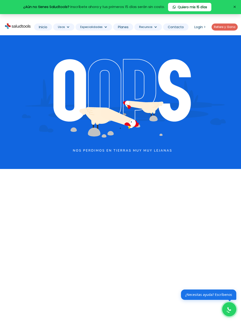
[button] (63, 27)
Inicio (43, 27)
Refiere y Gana (224, 27)
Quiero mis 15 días (192, 7)
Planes (123, 27)
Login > (200, 27)
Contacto (176, 27)
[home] (18, 26)
